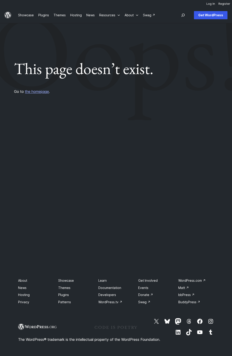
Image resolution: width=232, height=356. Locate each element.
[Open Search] (183, 15)
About (22, 280)
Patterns (64, 302)
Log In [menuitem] (210, 3)
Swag (144, 302)
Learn (102, 280)
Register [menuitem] (224, 3)
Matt (183, 288)
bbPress (186, 295)
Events (143, 288)
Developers (107, 295)
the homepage (37, 91)
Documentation (109, 288)
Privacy (23, 302)
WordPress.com (192, 280)
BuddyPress (189, 302)
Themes (64, 288)
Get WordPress (210, 15)
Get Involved (148, 280)
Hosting (24, 295)
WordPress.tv (110, 302)
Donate (145, 295)
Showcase (66, 280)
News (22, 288)
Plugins (63, 295)
